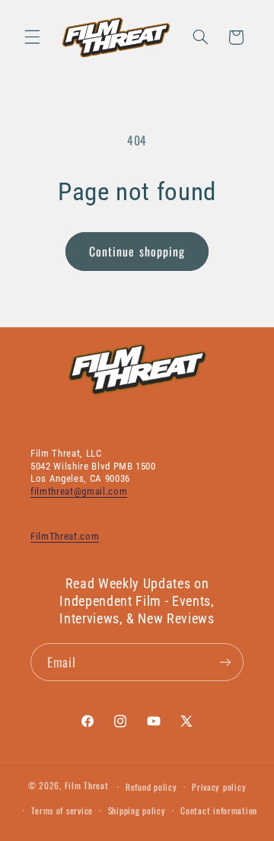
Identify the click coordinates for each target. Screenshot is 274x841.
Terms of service (62, 810)
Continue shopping (137, 251)
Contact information (218, 810)
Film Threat (87, 785)
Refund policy (151, 786)
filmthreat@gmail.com (78, 491)
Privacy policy (219, 786)
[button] (31, 37)
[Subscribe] (225, 661)
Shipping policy (137, 810)
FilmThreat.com (64, 536)
